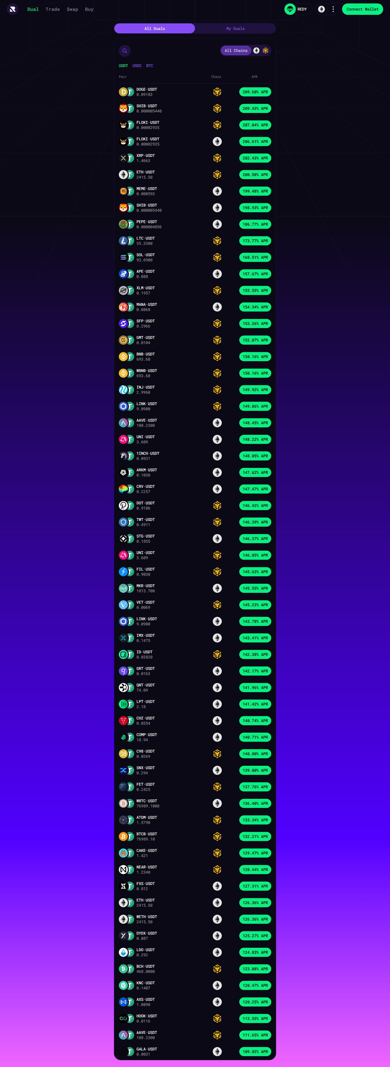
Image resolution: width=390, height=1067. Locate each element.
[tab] (154, 28)
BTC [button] (149, 65)
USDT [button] (123, 65)
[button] (125, 51)
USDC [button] (137, 65)
